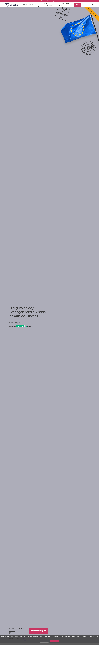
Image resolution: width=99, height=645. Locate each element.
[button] (88, 5)
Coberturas (12, 631)
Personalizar (49, 644)
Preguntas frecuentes (14, 634)
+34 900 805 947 (64, 4)
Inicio (11, 5)
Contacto (62, 5)
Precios (11, 632)
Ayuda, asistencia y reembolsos (48, 4)
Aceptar (54, 641)
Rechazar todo (44, 641)
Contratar (77, 4)
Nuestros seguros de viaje (29, 4)
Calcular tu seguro (38, 631)
